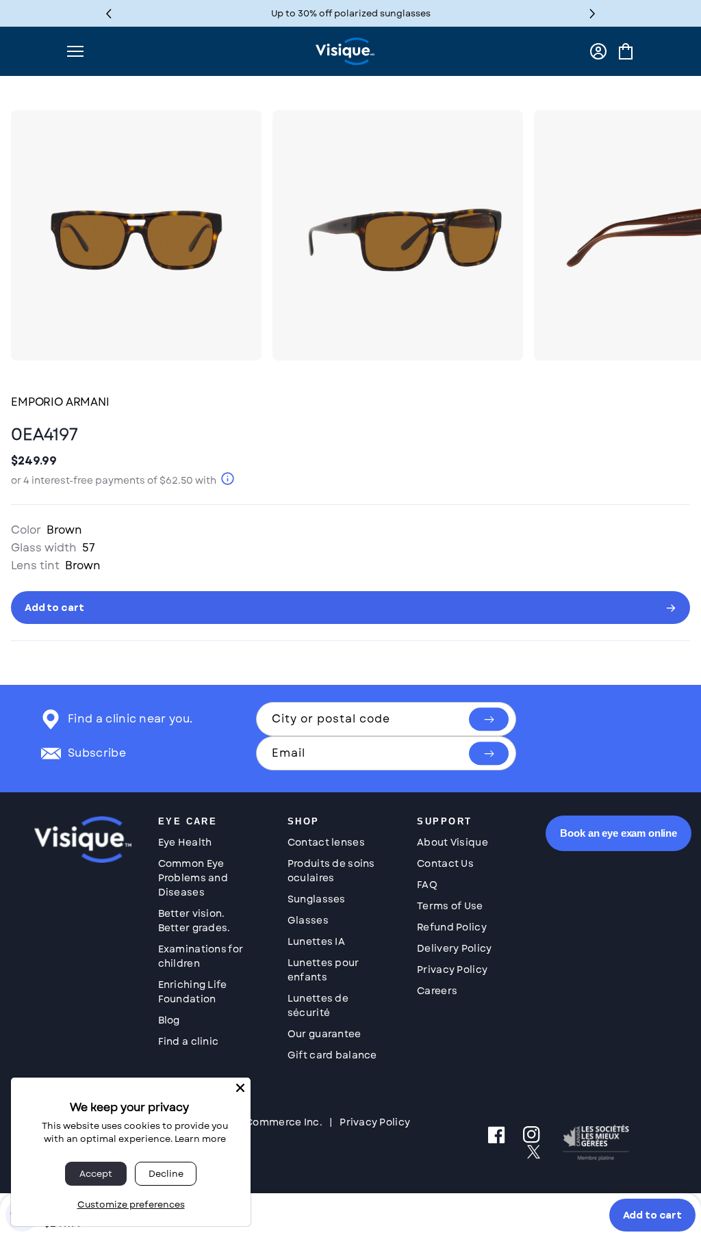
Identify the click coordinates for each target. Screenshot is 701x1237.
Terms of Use (450, 906)
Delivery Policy (454, 948)
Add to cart (652, 1215)
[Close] (240, 1088)
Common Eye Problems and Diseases (193, 878)
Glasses (308, 920)
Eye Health (185, 842)
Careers (437, 991)
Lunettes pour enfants (323, 970)
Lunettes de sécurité (318, 1005)
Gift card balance (332, 1055)
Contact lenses (326, 842)
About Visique (452, 842)
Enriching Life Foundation (192, 992)
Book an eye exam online (618, 833)
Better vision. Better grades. (194, 921)
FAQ (427, 884)
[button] (592, 13)
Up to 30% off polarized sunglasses (351, 13)
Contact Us (445, 863)
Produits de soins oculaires (331, 871)
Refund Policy (452, 927)
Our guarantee (324, 1034)
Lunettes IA (316, 941)
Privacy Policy (452, 969)
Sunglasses (317, 899)
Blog (169, 1020)
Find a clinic (188, 1041)
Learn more (200, 1138)
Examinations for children (200, 956)
